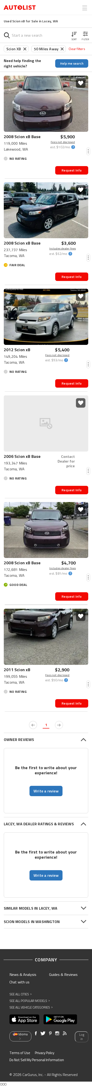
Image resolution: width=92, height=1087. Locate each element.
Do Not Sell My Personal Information (36, 1060)
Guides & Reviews (63, 974)
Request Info (72, 170)
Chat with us (19, 982)
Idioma (23, 1034)
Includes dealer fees (62, 248)
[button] (74, 35)
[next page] (59, 725)
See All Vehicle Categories (31, 1007)
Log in (81, 1036)
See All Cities (20, 994)
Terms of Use (19, 1053)
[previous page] (33, 725)
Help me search (72, 63)
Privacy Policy (44, 1053)
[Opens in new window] (24, 1019)
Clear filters (77, 48)
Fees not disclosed (63, 142)
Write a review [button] (46, 791)
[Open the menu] (84, 8)
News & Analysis (22, 974)
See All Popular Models (29, 1000)
